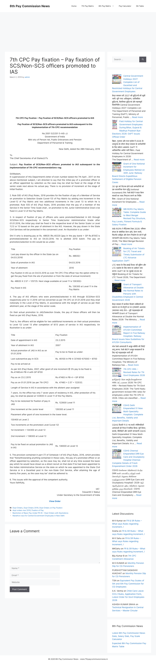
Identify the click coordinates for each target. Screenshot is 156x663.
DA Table (140, 6)
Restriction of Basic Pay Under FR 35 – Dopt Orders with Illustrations (40, 513)
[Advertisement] (78, 29)
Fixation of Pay (38, 510)
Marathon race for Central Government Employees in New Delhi (38, 516)
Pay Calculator (125, 6)
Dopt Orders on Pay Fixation (50, 508)
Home (74, 6)
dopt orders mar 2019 (22, 510)
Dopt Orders (18, 508)
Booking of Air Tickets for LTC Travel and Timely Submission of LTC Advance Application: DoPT (128, 254)
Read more (137, 117)
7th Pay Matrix (87, 6)
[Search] (142, 59)
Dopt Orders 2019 (31, 508)
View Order (55, 501)
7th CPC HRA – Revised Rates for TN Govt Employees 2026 (134, 372)
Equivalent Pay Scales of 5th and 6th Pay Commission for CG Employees (128, 583)
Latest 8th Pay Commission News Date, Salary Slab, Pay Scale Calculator (128, 636)
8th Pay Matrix (105, 6)
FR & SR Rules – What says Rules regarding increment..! (127, 523)
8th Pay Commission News (30, 6)
